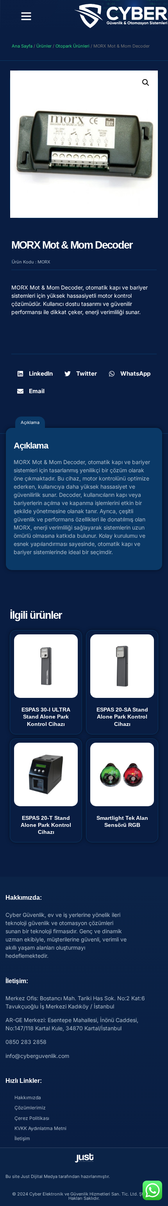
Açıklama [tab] (30, 422)
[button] (26, 16)
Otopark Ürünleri (72, 46)
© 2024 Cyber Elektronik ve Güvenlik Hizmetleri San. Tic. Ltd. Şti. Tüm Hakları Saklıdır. (84, 1196)
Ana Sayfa (22, 46)
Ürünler (44, 46)
